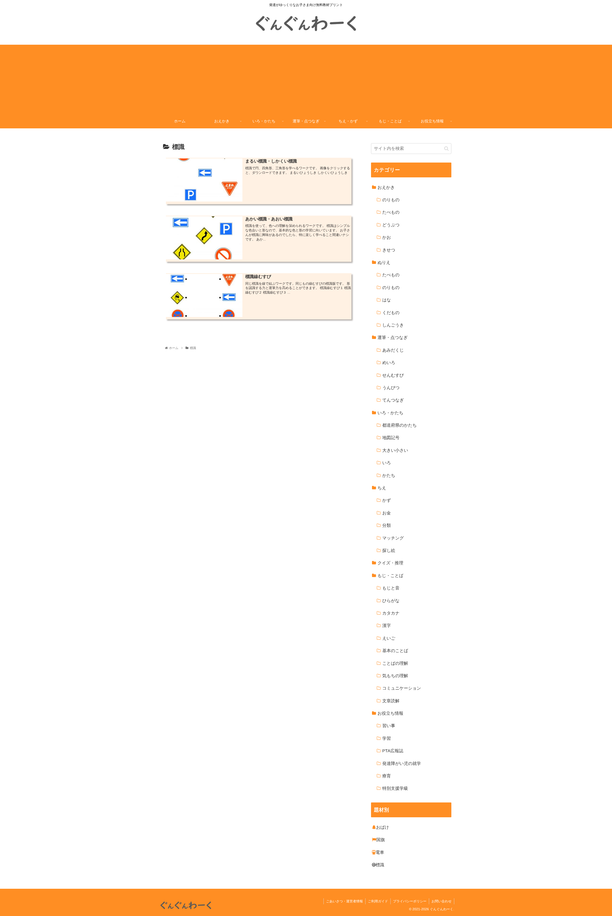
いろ (386, 463)
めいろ (388, 362)
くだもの (390, 312)
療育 (386, 776)
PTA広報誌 (392, 751)
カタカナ (390, 613)
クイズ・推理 (390, 563)
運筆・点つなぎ (392, 337)
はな (386, 300)
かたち (388, 475)
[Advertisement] (306, 78)
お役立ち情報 (390, 713)
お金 (386, 513)
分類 (386, 525)
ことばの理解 (395, 663)
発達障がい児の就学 (401, 763)
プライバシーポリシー (409, 901)
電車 (380, 852)
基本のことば (395, 651)
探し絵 (388, 550)
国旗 (380, 840)
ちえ (381, 488)
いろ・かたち (390, 412)
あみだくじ (393, 350)
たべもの (390, 212)
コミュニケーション (401, 688)
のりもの (390, 200)
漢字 (386, 625)
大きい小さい (395, 450)
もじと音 (390, 588)
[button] (446, 148)
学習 (386, 738)
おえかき (386, 187)
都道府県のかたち (399, 425)
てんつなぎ (393, 400)
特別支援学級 (395, 788)
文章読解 (390, 700)
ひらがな (390, 600)
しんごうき (393, 325)
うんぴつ (390, 388)
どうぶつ (390, 225)
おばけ (382, 827)
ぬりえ (383, 262)
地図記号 (390, 438)
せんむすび (393, 375)
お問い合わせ (442, 901)
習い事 (388, 726)
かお (386, 237)
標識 (380, 865)
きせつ (388, 250)
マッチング (393, 538)
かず (386, 500)
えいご (388, 638)
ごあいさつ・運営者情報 (344, 901)
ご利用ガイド (378, 901)
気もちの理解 (395, 676)
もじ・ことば (390, 575)
